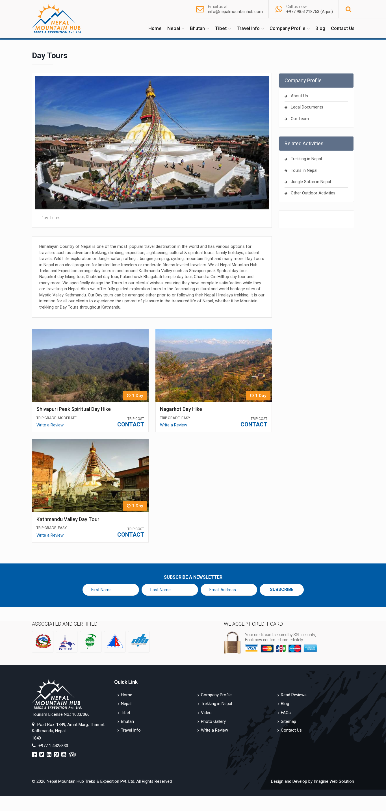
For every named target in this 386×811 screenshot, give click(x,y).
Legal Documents (307, 107)
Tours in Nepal (304, 170)
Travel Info (248, 28)
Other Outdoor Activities (313, 193)
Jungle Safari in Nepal (311, 181)
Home (155, 28)
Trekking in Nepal (306, 158)
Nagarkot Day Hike (181, 409)
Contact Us (343, 28)
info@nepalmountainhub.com (235, 11)
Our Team (300, 118)
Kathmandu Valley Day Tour (67, 519)
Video (206, 712)
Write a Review (50, 425)
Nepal (173, 28)
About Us (299, 95)
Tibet (221, 28)
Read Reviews (294, 694)
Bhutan (197, 28)
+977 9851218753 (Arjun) (309, 11)
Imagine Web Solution (334, 781)
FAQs (286, 712)
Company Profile (287, 28)
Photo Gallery (213, 721)
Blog (320, 28)
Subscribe (282, 589)
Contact (130, 424)
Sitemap (288, 721)
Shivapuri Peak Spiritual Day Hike (73, 409)
